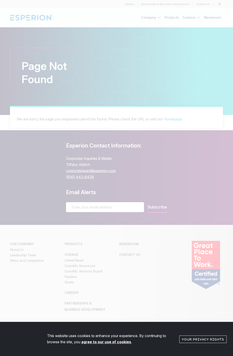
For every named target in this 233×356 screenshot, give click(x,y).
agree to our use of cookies (106, 342)
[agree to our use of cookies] (203, 339)
